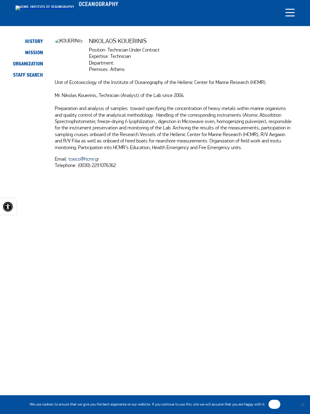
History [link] (34, 41)
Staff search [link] (28, 75)
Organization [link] (28, 64)
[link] (8, 207)
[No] (302, 405)
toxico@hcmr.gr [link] (83, 159)
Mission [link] (34, 52)
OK (274, 404)
